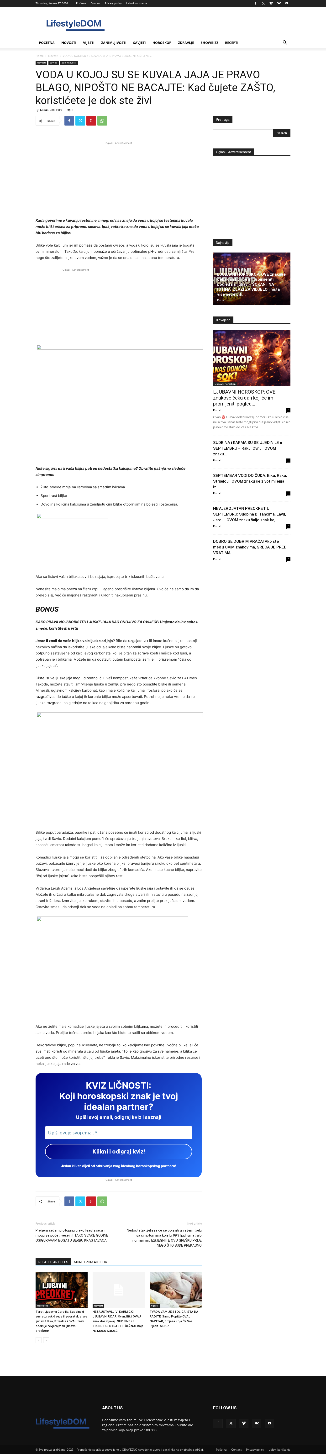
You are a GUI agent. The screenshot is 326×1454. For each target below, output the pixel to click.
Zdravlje (186, 42)
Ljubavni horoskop (225, 383)
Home (40, 56)
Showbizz (209, 42)
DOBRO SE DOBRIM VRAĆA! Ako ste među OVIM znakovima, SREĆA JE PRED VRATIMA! (250, 547)
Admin (44, 110)
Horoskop (161, 42)
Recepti (231, 42)
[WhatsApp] (102, 121)
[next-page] (46, 1340)
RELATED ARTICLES (53, 1262)
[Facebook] (255, 3)
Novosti (68, 42)
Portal (221, 300)
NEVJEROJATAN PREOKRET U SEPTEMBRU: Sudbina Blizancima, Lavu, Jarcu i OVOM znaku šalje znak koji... (249, 514)
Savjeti (139, 42)
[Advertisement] (119, 179)
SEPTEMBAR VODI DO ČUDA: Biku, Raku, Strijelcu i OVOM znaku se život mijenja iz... (250, 481)
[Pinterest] (91, 121)
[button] (284, 43)
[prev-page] (39, 1340)
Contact (95, 3)
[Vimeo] (271, 3)
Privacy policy (113, 3)
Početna (81, 3)
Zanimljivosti (113, 42)
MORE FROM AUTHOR (90, 1262)
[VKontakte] (279, 3)
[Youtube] (286, 3)
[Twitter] (263, 3)
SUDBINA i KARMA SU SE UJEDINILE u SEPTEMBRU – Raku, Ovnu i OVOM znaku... (247, 448)
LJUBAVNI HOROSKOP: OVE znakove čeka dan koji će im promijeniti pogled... (244, 398)
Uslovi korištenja (136, 3)
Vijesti (89, 42)
